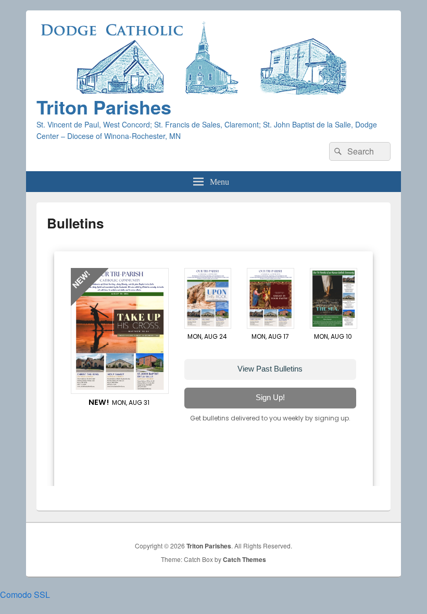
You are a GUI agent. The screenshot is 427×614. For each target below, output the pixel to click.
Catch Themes (244, 559)
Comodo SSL (25, 594)
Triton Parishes (103, 106)
